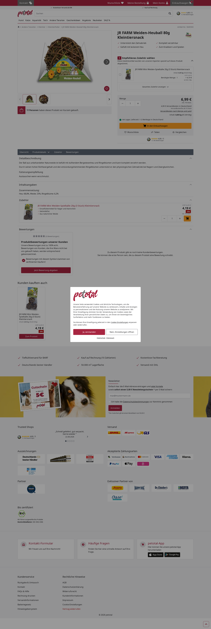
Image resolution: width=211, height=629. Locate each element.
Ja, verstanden (89, 332)
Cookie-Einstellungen (119, 322)
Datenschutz (101, 338)
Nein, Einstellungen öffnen (122, 332)
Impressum (110, 338)
